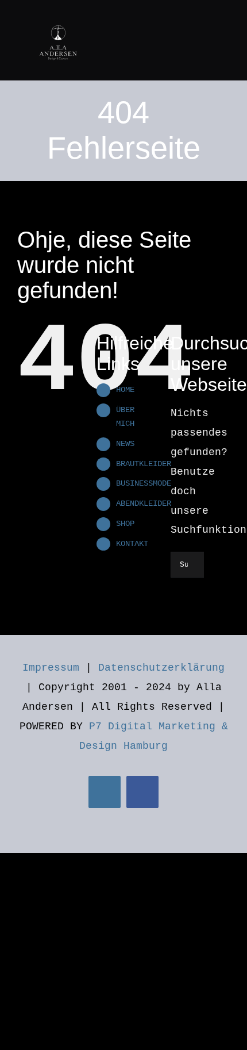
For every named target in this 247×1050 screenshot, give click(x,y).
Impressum (50, 668)
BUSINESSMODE (143, 483)
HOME (125, 389)
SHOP (125, 523)
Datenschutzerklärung (161, 668)
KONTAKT (132, 543)
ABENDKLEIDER (143, 503)
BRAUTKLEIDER (143, 463)
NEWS (125, 443)
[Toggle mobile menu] (225, 19)
